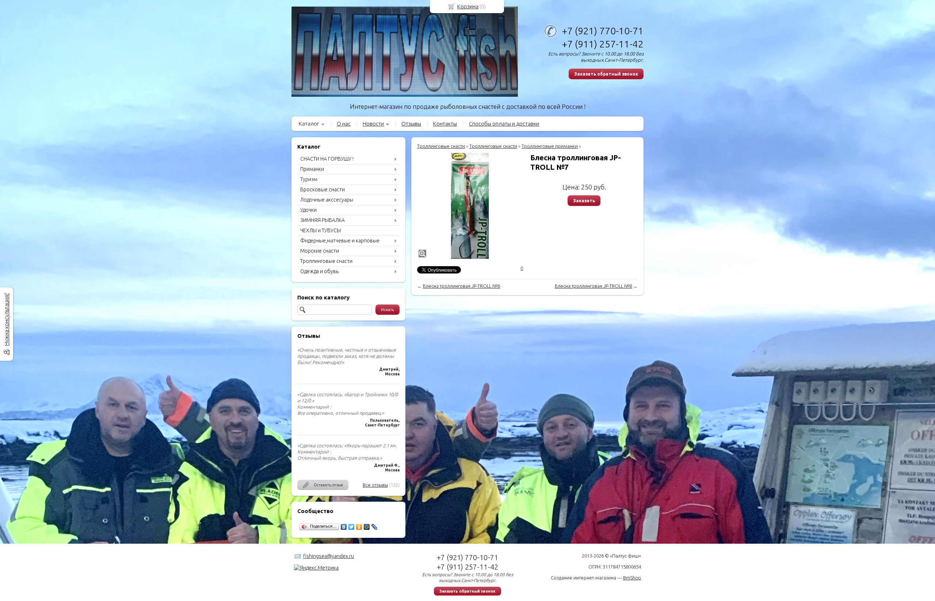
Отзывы (411, 123)
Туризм (308, 179)
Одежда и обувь (319, 271)
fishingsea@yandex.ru (328, 556)
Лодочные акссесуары (326, 200)
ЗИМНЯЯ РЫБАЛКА (322, 220)
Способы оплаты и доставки (504, 123)
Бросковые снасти (322, 189)
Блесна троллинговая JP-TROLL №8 (593, 285)
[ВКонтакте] (344, 527)
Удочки (308, 210)
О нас (344, 123)
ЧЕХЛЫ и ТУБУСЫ (320, 230)
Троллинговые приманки (550, 146)
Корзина (467, 6)
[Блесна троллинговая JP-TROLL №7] (470, 206)
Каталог (309, 123)
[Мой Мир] (367, 527)
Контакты (445, 123)
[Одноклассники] (359, 527)
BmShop (632, 577)
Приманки (312, 169)
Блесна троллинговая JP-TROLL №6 (461, 285)
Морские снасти (319, 251)
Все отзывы (375, 484)
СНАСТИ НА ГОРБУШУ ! (327, 159)
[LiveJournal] (374, 527)
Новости (373, 123)
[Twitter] (351, 527)
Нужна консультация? (6, 319)
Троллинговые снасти (326, 261)
